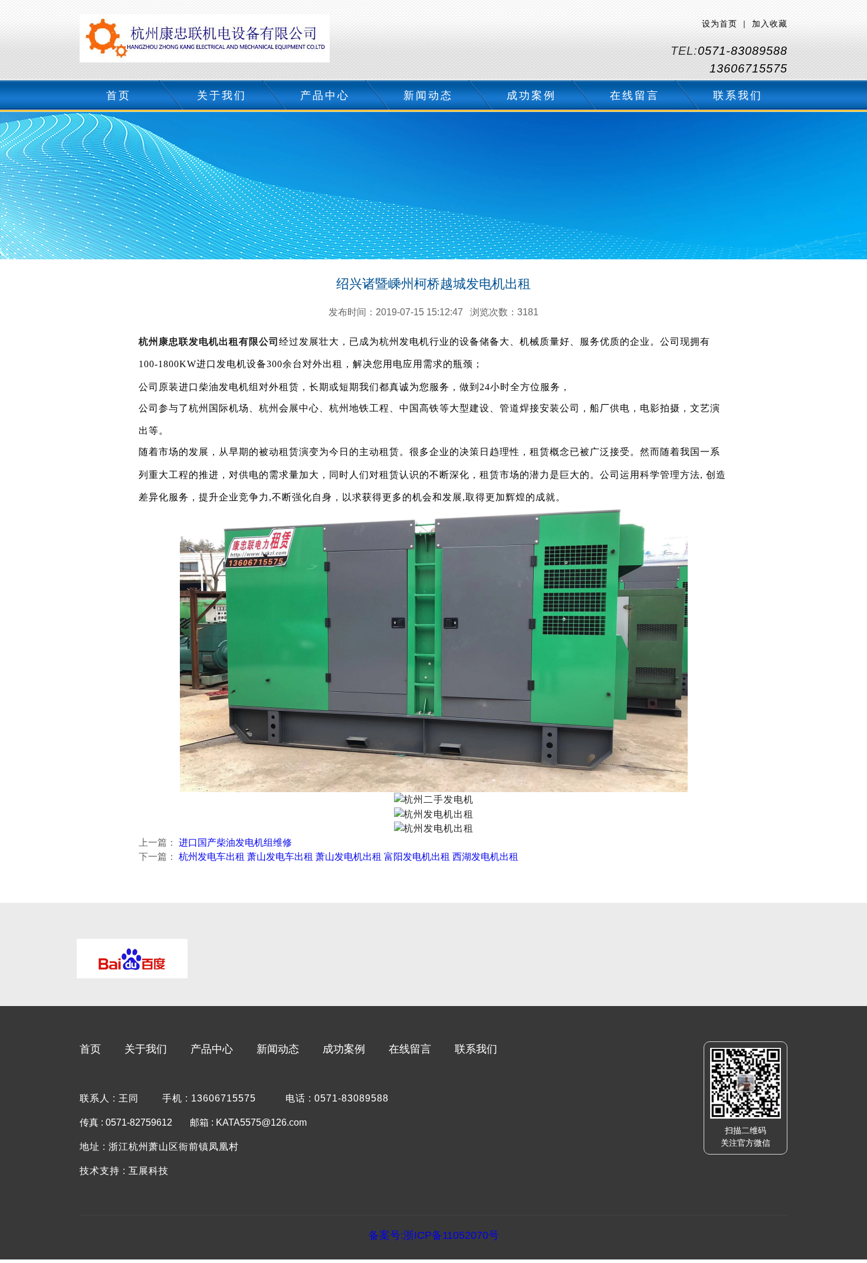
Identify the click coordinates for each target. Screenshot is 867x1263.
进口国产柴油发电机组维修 (235, 842)
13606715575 (748, 68)
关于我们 (222, 95)
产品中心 (325, 95)
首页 (118, 95)
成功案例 (531, 95)
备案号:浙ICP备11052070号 (434, 1235)
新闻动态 (428, 95)
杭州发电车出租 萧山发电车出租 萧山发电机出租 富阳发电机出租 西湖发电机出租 (348, 857)
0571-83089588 (742, 50)
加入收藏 (769, 23)
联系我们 (738, 95)
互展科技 (149, 1171)
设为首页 (719, 23)
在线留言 (634, 95)
